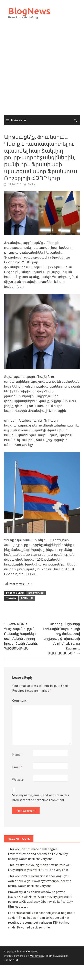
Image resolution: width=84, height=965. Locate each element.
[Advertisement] (42, 71)
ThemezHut (11, 960)
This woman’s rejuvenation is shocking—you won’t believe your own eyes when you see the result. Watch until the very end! (39, 881)
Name (17, 754)
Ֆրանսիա (27, 598)
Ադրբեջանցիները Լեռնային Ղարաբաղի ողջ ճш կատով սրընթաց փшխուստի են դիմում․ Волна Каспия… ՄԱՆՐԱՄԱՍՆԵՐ (61, 638)
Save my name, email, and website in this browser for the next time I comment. (40, 797)
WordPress (36, 955)
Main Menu (18, 120)
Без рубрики (36, 593)
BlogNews (29, 10)
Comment (20, 700)
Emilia (31, 184)
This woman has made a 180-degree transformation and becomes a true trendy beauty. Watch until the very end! (38, 854)
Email (17, 767)
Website (18, 780)
